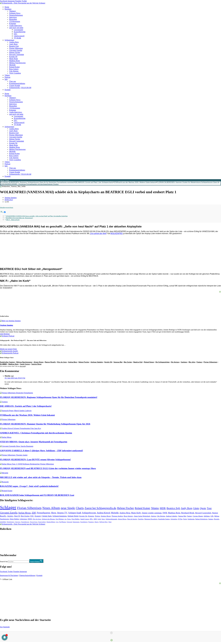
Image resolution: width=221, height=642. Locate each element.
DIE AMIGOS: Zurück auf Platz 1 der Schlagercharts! (94, 182)
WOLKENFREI (116, 233)
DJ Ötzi (180, 519)
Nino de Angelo (132, 519)
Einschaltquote (25, 522)
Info (6, 79)
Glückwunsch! (19, 36)
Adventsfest (173, 519)
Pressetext (91, 522)
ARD (95, 519)
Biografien (13, 19)
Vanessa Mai (117, 362)
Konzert (38, 516)
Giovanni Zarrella (15, 50)
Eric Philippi (60, 519)
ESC (15, 34)
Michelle (12, 65)
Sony (103, 519)
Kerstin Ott (13, 57)
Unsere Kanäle (14, 85)
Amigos (153, 516)
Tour (209, 508)
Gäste (196, 508)
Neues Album (51, 508)
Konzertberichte (19, 32)
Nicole (185, 519)
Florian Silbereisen (16, 48)
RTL (91, 519)
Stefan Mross (24, 512)
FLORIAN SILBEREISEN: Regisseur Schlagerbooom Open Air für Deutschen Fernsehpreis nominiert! (37, 182)
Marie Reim (13, 59)
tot (65, 519)
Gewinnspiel (18, 30)
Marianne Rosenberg (150, 519)
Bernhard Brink (187, 513)
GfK (212, 516)
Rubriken (8, 9)
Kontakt (7, 90)
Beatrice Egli (14, 46)
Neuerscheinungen (16, 15)
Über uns (12, 81)
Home (7, 7)
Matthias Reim (14, 61)
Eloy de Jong (62, 362)
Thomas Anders (117, 516)
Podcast (7, 77)
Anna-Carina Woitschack (142, 516)
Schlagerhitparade (111, 519)
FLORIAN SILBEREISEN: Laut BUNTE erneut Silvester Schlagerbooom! (35, 459)
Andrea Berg (14, 42)
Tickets (97, 516)
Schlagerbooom (89, 513)
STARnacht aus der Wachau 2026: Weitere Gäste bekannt (135, 182)
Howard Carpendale (16, 54)
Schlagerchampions (59, 516)
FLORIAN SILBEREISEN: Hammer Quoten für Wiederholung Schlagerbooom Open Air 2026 (45, 424)
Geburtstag (23, 519)
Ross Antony (14, 69)
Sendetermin (191, 519)
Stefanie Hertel (73, 516)
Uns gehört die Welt (98, 233)
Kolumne (12, 23)
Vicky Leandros (15, 73)
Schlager (8, 507)
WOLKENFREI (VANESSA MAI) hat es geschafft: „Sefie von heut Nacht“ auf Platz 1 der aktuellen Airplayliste (37, 216)
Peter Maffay (76, 519)
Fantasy (199, 362)
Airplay (10, 516)
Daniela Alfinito (51, 522)
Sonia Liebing (42, 522)
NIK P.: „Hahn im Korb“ (13, 220)
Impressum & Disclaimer (9, 575)
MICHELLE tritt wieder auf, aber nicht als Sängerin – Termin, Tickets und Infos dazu (40, 477)
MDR (163, 508)
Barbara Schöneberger (201, 519)
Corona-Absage (198, 516)
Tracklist (140, 519)
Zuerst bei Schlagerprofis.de (100, 508)
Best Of (17, 516)
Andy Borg (13, 44)
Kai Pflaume (62, 522)
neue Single (68, 508)
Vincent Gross (33, 522)
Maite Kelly (136, 513)
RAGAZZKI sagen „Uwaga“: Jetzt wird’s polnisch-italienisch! (29, 486)
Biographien (4, 542)
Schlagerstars (9, 40)
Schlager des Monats (48, 519)
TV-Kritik (17, 38)
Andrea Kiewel (103, 513)
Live (57, 522)
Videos (7, 75)
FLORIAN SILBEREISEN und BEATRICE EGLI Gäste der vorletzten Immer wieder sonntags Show (48, 468)
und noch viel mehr (16, 28)
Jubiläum (207, 516)
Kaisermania (76, 522)
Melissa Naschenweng (17, 63)
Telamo (155, 508)
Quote (203, 508)
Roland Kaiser (14, 67)
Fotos (69, 519)
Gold (99, 519)
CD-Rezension (14, 21)
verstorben (3, 522)
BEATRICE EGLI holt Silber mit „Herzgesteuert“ (19, 218)
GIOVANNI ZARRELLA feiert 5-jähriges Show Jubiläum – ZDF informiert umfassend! (41, 450)
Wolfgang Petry (103, 522)
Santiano (184, 362)
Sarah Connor (25, 364)
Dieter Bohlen (14, 519)
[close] (111, 633)
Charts (80, 508)
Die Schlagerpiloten (163, 362)
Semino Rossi (36, 364)
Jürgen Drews (38, 362)
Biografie (216, 519)
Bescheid (22, 366)
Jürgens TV (62, 513)
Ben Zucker (128, 362)
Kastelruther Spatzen (7, 362)
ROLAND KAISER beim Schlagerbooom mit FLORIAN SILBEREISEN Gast (37, 495)
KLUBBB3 (3, 364)
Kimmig (91, 516)
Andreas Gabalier (97, 362)
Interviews (13, 17)
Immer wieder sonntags (152, 513)
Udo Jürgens (13, 71)
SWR (165, 513)
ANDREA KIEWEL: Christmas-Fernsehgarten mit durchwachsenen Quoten (32, 184)
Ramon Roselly (50, 362)
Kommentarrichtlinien (17, 83)
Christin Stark (47, 516)
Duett (110, 522)
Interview (17, 522)
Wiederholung (10, 522)
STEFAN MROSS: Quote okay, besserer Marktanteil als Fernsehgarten (33, 442)
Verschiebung (83, 522)
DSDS (30, 519)
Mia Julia (192, 362)
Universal (69, 522)
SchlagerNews (5, 536)
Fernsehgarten (43, 512)
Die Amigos (175, 362)
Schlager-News (14, 13)
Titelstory (12, 11)
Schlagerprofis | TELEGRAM (20, 88)
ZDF (34, 512)
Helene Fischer (14, 52)
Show (53, 513)
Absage (96, 522)
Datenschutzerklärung (27, 575)
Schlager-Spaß (74, 513)
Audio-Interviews (15, 26)
